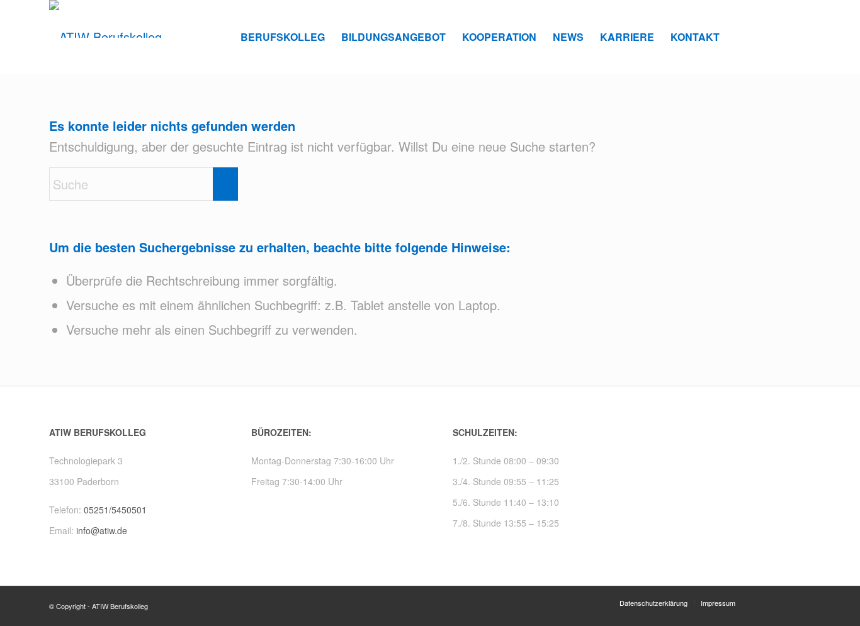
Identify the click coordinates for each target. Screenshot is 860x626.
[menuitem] (282, 37)
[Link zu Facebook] (782, 36)
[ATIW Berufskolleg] (105, 37)
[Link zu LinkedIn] (801, 36)
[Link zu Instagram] (763, 36)
